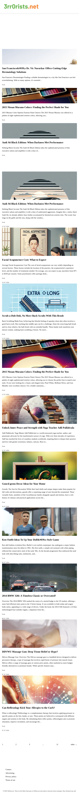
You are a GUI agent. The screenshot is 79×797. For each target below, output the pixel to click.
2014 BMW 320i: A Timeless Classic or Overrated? (29, 595)
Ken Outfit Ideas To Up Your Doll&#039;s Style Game (30, 539)
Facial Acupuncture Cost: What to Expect (24, 259)
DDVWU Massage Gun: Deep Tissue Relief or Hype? (30, 651)
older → (74, 744)
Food (3, 84)
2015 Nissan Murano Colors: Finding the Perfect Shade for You (35, 107)
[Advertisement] (39, 28)
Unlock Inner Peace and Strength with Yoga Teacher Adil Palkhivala (38, 427)
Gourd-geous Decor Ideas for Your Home (23, 483)
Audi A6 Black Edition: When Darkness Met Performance (32, 142)
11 (57, 744)
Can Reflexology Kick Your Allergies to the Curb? (28, 707)
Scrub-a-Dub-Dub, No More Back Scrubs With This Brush (33, 315)
